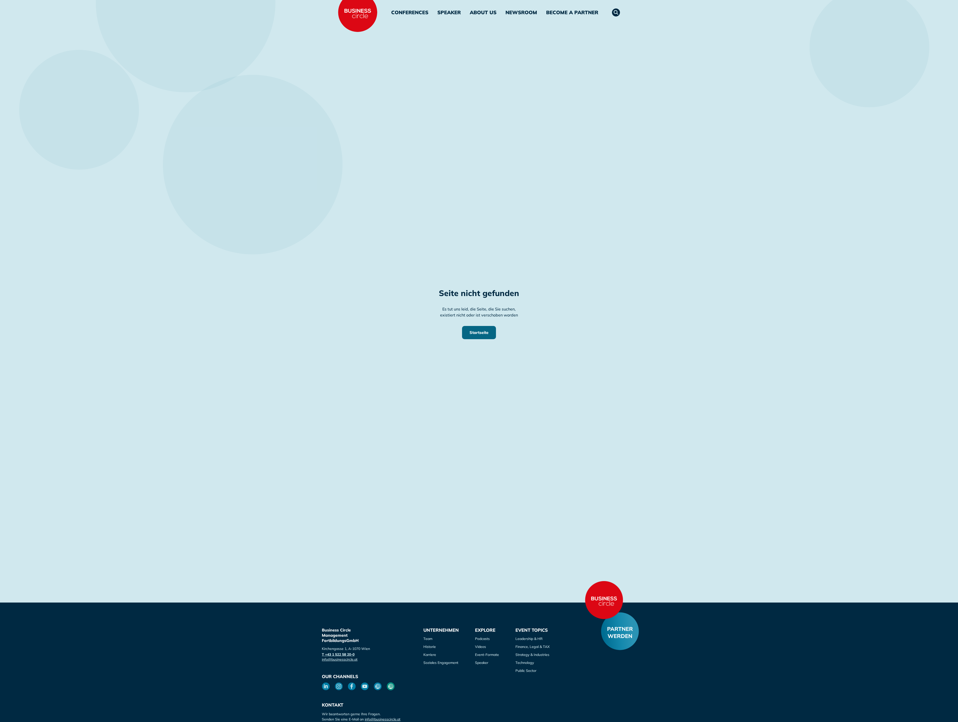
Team (427, 638)
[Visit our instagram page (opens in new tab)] (339, 686)
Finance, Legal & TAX (532, 646)
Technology (524, 662)
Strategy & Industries (532, 654)
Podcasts (482, 638)
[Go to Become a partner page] (620, 631)
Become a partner (572, 12)
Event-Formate (487, 654)
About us (483, 12)
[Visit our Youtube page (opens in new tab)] (365, 686)
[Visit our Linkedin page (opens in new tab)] (326, 686)
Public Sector (525, 670)
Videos (480, 646)
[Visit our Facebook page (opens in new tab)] (352, 686)
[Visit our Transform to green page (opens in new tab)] (391, 686)
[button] (616, 12)
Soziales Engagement (440, 662)
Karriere (429, 654)
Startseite (479, 332)
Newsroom (521, 12)
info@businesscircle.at (340, 659)
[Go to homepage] (604, 600)
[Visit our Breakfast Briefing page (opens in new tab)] (378, 686)
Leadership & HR (529, 638)
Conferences (409, 12)
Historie (429, 646)
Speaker (449, 12)
